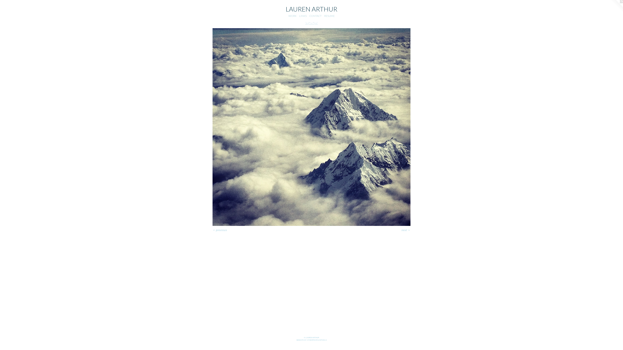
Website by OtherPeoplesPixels (311, 340)
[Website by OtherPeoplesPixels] (616, 6)
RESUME (329, 15)
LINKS (303, 15)
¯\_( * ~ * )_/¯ (311, 22)
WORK (292, 15)
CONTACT (315, 15)
